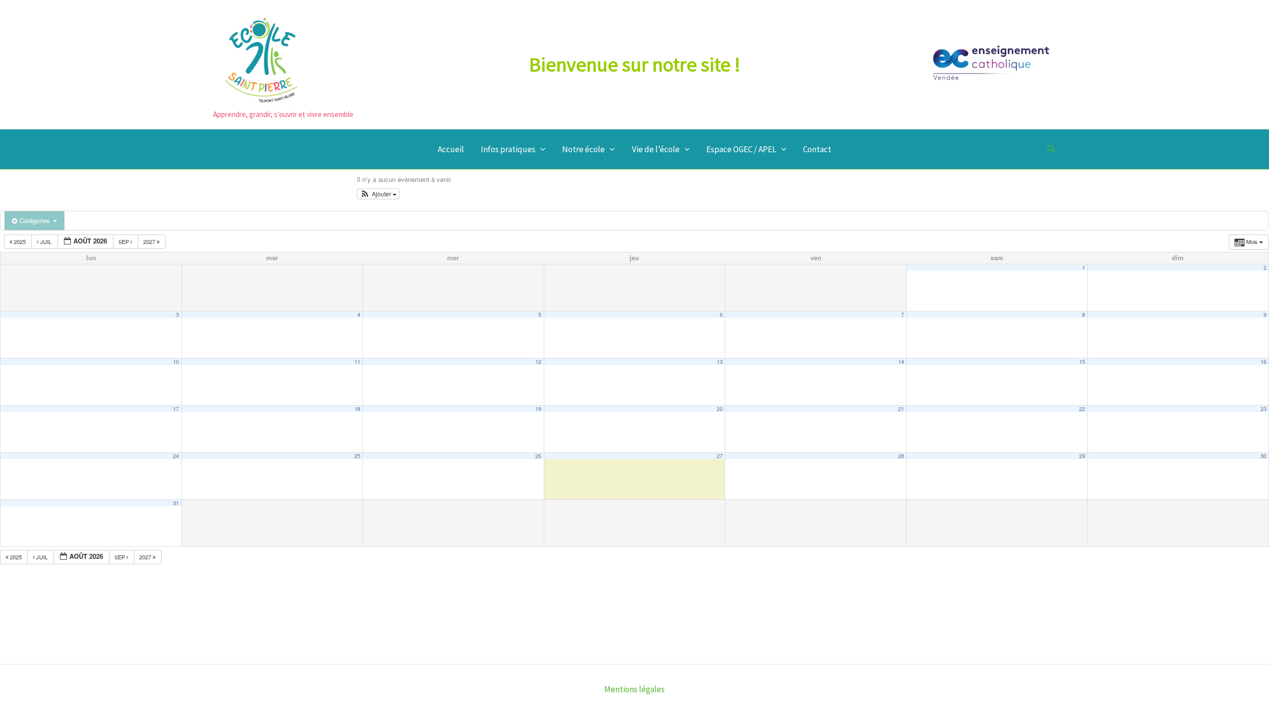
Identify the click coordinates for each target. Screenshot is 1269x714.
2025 (19, 241)
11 (357, 361)
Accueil (451, 149)
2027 (150, 241)
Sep (124, 241)
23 (1264, 409)
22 (1082, 409)
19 (538, 409)
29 (1082, 456)
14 (901, 361)
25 (357, 456)
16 (1264, 361)
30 (1264, 456)
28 (901, 456)
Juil (46, 241)
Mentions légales (634, 689)
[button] (540, 149)
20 (720, 409)
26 (538, 456)
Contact (817, 149)
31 (176, 503)
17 (176, 409)
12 (538, 361)
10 (176, 361)
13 (720, 361)
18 (357, 409)
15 (1082, 361)
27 (720, 456)
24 (176, 456)
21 (901, 409)
